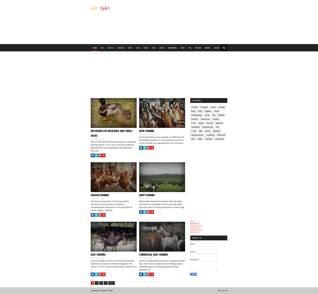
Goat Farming (98, 254)
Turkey (215, 119)
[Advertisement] (182, 22)
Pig (190, 47)
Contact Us (195, 232)
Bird (193, 139)
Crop (130, 47)
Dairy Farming (147, 195)
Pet (217, 127)
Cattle (111, 47)
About (192, 221)
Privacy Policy (196, 225)
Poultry (194, 119)
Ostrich (208, 139)
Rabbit (208, 47)
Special (219, 123)
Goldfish (195, 127)
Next (111, 283)
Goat (183, 47)
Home (95, 47)
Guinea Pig (207, 127)
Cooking (210, 135)
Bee (102, 47)
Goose (209, 123)
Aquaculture (197, 135)
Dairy (207, 131)
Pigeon (198, 47)
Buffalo (216, 131)
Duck (146, 47)
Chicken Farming (100, 195)
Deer (200, 139)
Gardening (172, 47)
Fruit (161, 47)
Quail (201, 123)
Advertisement (196, 230)
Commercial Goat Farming (153, 254)
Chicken (121, 47)
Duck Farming (146, 131)
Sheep (217, 47)
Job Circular (195, 228)
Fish (154, 47)
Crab (193, 131)
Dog (138, 47)
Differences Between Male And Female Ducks (111, 133)
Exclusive (205, 119)
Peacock (221, 135)
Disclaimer (194, 223)
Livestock (219, 139)
